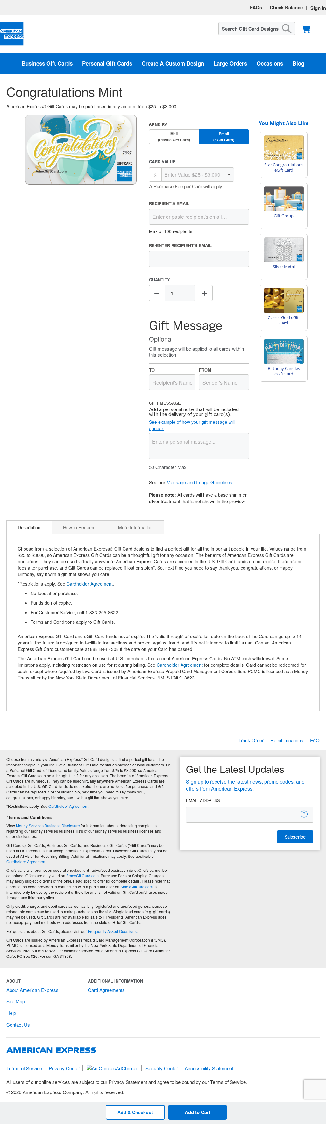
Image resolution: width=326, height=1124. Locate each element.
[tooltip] (304, 814)
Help (11, 1012)
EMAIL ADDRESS (203, 800)
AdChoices (127, 1068)
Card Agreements (106, 989)
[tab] (29, 527)
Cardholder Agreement (90, 583)
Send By (158, 125)
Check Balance (286, 7)
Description (29, 527)
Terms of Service (24, 1068)
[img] (81, 150)
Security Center (161, 1068)
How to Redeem (79, 527)
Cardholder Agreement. (26, 861)
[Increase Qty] (205, 293)
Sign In (318, 8)
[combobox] (256, 28)
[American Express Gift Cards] (12, 34)
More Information (135, 527)
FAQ (315, 740)
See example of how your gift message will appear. (192, 425)
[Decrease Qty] (157, 293)
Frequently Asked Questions (112, 931)
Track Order (251, 740)
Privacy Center (64, 1068)
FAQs (256, 7)
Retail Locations (286, 740)
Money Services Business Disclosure (48, 825)
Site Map (15, 1001)
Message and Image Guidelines (199, 482)
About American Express (32, 989)
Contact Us (18, 1024)
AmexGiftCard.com (82, 875)
